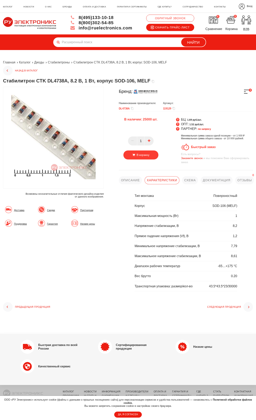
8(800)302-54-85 (95, 22)
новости (28, 7)
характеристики (162, 180)
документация (216, 180)
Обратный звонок (170, 18)
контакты (220, 7)
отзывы (244, 180)
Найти (193, 42)
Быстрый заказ (203, 147)
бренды (67, 7)
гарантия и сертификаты (132, 7)
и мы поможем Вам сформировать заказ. (215, 158)
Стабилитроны (59, 62)
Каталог (25, 62)
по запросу (204, 129)
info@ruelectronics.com (104, 27)
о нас (48, 7)
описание (130, 180)
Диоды (39, 62)
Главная (9, 62)
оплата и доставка (94, 7)
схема (190, 180)
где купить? (165, 7)
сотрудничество (193, 7)
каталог (8, 7)
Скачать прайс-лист (172, 27)
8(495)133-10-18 (95, 17)
